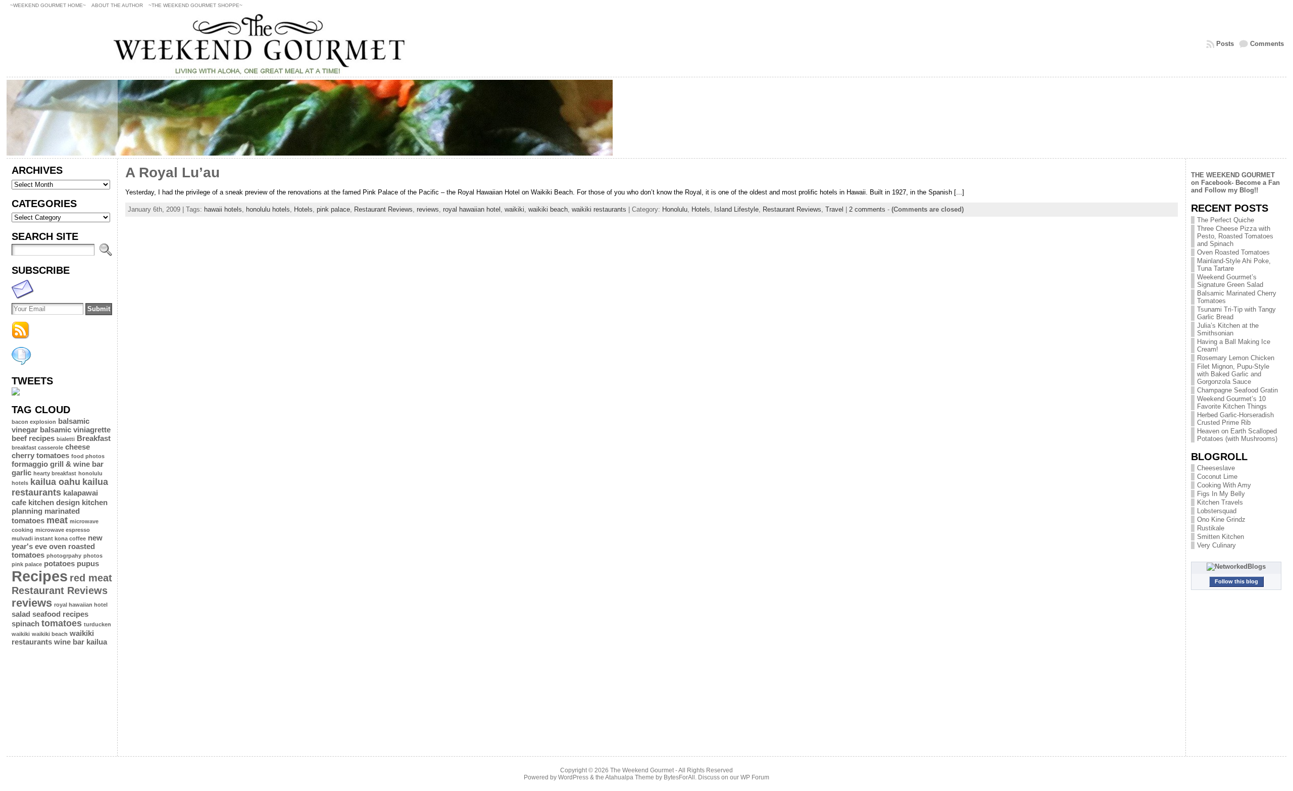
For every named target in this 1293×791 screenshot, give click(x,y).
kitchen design (54, 502)
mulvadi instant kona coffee (49, 538)
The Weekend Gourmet (642, 770)
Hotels (303, 209)
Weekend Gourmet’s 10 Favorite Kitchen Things (1232, 402)
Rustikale (1210, 528)
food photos (88, 456)
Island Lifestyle (736, 209)
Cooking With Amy (1224, 485)
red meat (91, 577)
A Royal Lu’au (172, 172)
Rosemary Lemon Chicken (1235, 358)
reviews (32, 603)
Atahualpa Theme (629, 777)
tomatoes (61, 623)
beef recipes (33, 438)
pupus (88, 563)
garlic (21, 472)
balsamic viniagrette (75, 429)
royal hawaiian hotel (81, 605)
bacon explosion (34, 422)
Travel (834, 209)
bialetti (66, 439)
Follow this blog (1236, 581)
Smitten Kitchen (1220, 536)
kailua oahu (55, 482)
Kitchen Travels (1220, 502)
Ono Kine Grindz (1221, 519)
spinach (25, 623)
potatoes (59, 563)
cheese (77, 446)
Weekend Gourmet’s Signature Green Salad (1230, 280)
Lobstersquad (1216, 511)
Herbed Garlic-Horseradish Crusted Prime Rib (1235, 418)
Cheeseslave (1216, 468)
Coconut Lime (1217, 476)
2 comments (867, 209)
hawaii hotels (223, 209)
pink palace (27, 564)
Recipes (40, 576)
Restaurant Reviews (60, 590)
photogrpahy (63, 556)
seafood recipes (60, 614)
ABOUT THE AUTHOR (117, 5)
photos (93, 556)
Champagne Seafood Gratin (1237, 390)
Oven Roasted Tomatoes (1233, 252)
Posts (1225, 43)
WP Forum (754, 777)
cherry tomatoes (40, 455)
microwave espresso (62, 530)
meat (57, 520)
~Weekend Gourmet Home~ (48, 5)
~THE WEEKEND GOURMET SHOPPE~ (195, 5)
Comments (1267, 43)
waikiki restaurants (599, 209)
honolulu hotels (268, 209)
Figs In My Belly (1221, 494)
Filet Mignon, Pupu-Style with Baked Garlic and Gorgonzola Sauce (1233, 374)
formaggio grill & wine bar (58, 464)
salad (21, 614)
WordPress (573, 777)
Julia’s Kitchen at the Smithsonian (1228, 329)
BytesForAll (679, 777)
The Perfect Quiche (1225, 220)
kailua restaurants (60, 487)
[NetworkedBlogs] (1236, 566)
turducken (97, 624)
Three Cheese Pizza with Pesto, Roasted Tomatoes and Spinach (1235, 236)
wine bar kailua (80, 641)
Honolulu (674, 209)
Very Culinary (1216, 545)
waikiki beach (50, 634)
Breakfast (94, 438)
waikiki (21, 634)
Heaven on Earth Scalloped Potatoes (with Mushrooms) (1237, 434)
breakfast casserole (37, 447)
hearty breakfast (54, 473)
